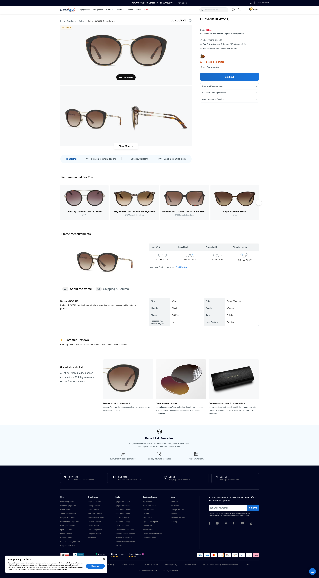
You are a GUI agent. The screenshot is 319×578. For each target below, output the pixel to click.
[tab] (77, 290)
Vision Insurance (149, 538)
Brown (230, 301)
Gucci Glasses (93, 510)
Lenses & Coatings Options (214, 93)
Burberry (82, 21)
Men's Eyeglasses (67, 502)
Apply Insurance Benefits (213, 99)
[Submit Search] (202, 9)
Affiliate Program (122, 526)
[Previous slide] (60, 203)
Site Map (174, 522)
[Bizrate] (117, 555)
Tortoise (237, 301)
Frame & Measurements (212, 86)
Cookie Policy (109, 565)
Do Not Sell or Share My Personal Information (220, 565)
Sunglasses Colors (122, 514)
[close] (104, 559)
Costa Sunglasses (95, 530)
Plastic (175, 308)
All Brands (92, 538)
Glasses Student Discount (125, 534)
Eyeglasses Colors (122, 506)
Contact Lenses (66, 538)
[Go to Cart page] (240, 10)
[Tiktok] (251, 524)
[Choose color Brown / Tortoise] (202, 56)
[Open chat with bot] (312, 571)
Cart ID (248, 565)
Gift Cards (119, 546)
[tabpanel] (159, 312)
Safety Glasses (66, 534)
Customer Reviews (178, 518)
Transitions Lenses (68, 514)
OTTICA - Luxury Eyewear (70, 542)
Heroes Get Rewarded (123, 538)
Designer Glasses (94, 534)
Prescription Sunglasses (69, 522)
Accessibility (148, 530)
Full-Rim (230, 315)
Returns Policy (190, 565)
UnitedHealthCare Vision (152, 534)
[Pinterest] (234, 524)
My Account (147, 502)
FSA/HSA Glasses (122, 518)
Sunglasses (71, 21)
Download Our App (122, 522)
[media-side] (159, 116)
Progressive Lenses (67, 518)
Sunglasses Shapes (122, 510)
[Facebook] (209, 524)
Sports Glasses (66, 530)
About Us (174, 502)
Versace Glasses (94, 522)
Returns (146, 514)
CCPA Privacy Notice (150, 565)
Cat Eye (175, 315)
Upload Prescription (150, 522)
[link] (68, 10)
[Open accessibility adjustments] (251, 3)
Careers (174, 514)
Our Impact (175, 506)
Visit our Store (148, 510)
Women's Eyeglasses (68, 506)
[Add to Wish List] (190, 20)
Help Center (147, 518)
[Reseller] (136, 555)
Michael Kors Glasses (96, 518)
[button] (64, 555)
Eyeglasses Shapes (122, 502)
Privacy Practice (128, 565)
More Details (182, 3)
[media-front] (126, 55)
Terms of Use (235, 513)
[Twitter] (225, 524)
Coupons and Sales (67, 546)
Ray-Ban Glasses (94, 502)
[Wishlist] (233, 10)
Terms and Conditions (67, 567)
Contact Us (147, 526)
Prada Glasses (93, 526)
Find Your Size (213, 67)
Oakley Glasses (94, 506)
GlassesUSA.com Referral (125, 542)
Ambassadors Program (124, 530)
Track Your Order (149, 506)
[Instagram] (217, 524)
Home (62, 21)
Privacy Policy (245, 513)
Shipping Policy (171, 565)
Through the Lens (177, 510)
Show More (124, 146)
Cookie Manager (62, 569)
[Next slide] (259, 203)
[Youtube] (242, 524)
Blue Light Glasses (67, 526)
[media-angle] (93, 116)
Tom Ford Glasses (95, 514)
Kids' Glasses (65, 510)
